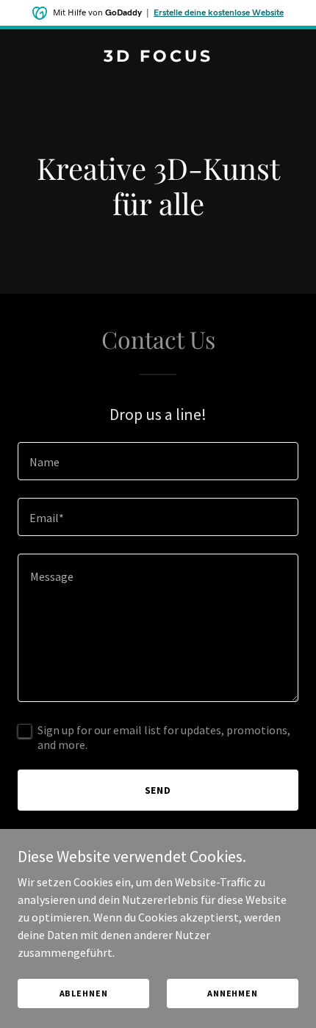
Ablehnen (84, 993)
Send (158, 790)
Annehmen (232, 993)
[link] (158, 57)
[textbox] (158, 461)
